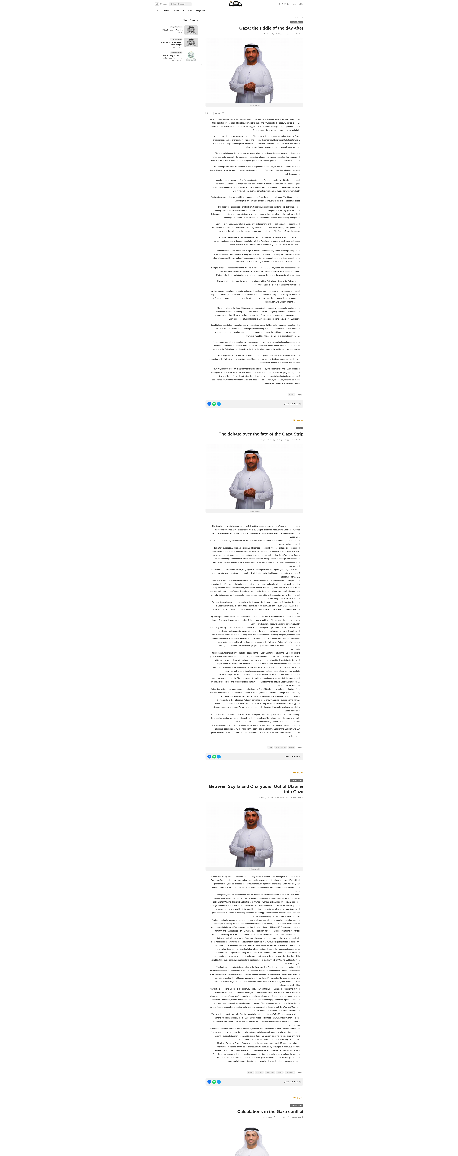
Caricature (187, 11)
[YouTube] (288, 4)
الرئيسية (298, 17)
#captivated (290, 1072)
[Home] (157, 10)
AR (157, 4)
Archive (165, 4)
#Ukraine (259, 1072)
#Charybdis (270, 1072)
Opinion (176, 11)
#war (270, 747)
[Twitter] (280, 4)
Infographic (200, 11)
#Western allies (281, 747)
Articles (165, 11)
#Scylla (280, 1072)
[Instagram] (285, 4)
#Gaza (291, 394)
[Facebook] (282, 4)
